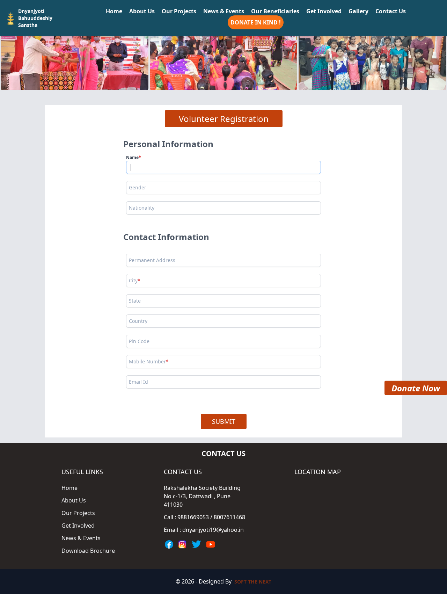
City (134, 280)
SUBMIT (223, 421)
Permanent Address (152, 260)
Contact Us (390, 11)
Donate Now (415, 389)
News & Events (223, 11)
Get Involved (324, 11)
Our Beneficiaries (275, 11)
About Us (142, 11)
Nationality (141, 207)
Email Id (138, 381)
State (135, 300)
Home (114, 11)
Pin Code (139, 341)
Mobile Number (149, 361)
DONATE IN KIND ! (255, 22)
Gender (137, 187)
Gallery (358, 11)
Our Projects (179, 11)
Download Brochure (88, 551)
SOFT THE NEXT (252, 581)
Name (133, 157)
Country (138, 321)
